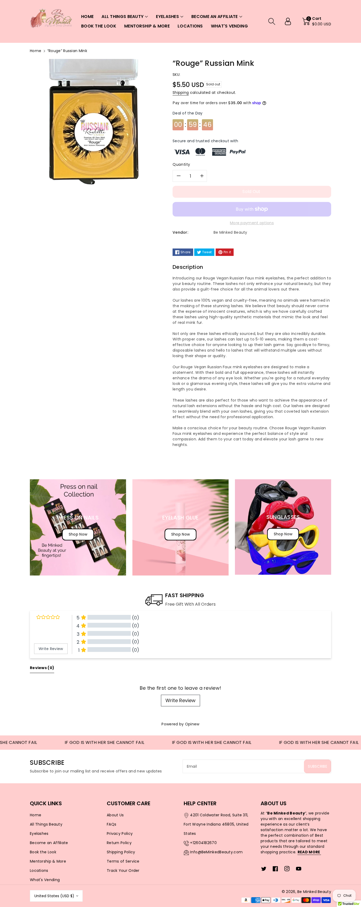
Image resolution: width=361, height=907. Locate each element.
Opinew (192, 724)
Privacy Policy (120, 833)
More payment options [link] (252, 222)
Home (35, 50)
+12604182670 (203, 842)
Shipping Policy (121, 852)
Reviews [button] (42, 667)
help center (200, 803)
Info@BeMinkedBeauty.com (216, 852)
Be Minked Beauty (314, 891)
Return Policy (119, 842)
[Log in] (290, 21)
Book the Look (43, 852)
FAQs (111, 824)
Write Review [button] (51, 648)
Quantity (181, 164)
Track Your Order (123, 870)
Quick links (46, 803)
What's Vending (45, 879)
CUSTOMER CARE (128, 803)
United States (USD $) (54, 896)
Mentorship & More (48, 861)
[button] (124, 16)
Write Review (180, 700)
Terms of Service (123, 861)
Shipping (181, 92)
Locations (39, 870)
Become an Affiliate (49, 842)
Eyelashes (39, 833)
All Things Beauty (46, 824)
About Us (115, 815)
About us (273, 803)
